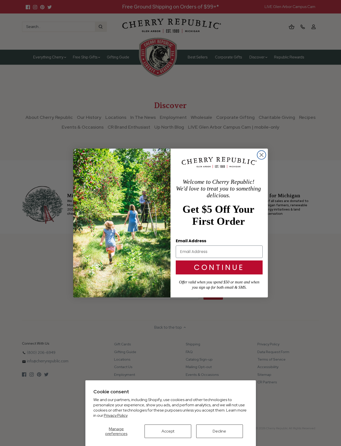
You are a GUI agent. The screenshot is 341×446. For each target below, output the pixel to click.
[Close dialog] (261, 155)
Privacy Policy (116, 415)
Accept (168, 431)
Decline (219, 431)
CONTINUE (219, 267)
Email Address (191, 241)
